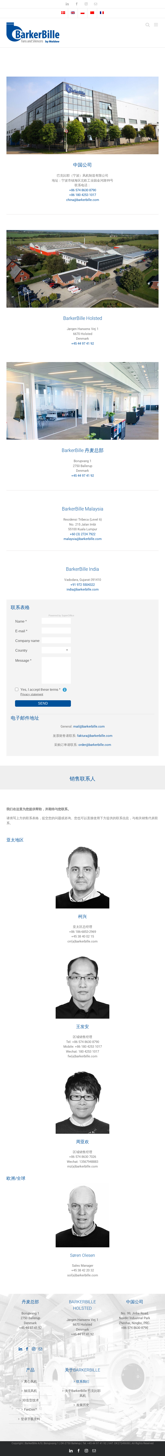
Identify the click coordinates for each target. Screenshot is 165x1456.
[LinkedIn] (20, 1349)
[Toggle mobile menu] (156, 24)
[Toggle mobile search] (147, 24)
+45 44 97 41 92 (82, 343)
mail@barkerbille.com (89, 726)
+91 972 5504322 (82, 585)
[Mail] (40, 1349)
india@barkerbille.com (83, 589)
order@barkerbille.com (94, 745)
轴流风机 (30, 1391)
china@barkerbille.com (82, 200)
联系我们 (82, 1382)
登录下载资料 (30, 1419)
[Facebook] (27, 1349)
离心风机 (30, 1382)
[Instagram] (33, 1349)
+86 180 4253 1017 (82, 195)
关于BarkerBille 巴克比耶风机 (83, 1393)
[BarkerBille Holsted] (82, 231)
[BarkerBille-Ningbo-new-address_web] (82, 78)
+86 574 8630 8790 (82, 190)
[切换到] (63, 13)
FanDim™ (30, 1409)
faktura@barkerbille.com (94, 736)
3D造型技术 (30, 1400)
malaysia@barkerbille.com (83, 539)
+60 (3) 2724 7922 (82, 534)
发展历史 (82, 1405)
